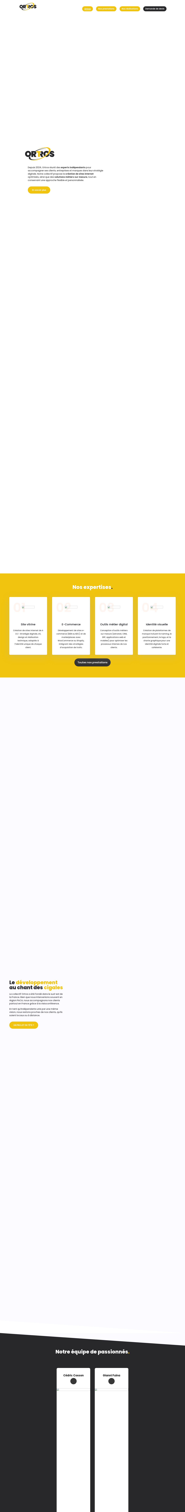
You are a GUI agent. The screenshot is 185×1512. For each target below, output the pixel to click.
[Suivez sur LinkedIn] (73, 1381)
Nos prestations (106, 8)
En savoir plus (39, 190)
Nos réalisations (130, 8)
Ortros (87, 8)
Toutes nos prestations (92, 662)
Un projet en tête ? (23, 1025)
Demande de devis (154, 8)
